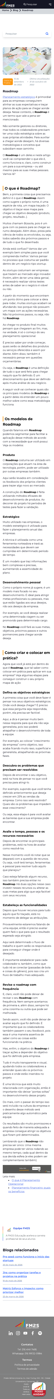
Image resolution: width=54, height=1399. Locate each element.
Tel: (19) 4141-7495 (27, 1349)
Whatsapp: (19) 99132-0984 (27, 1353)
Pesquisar (31, 4)
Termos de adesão (27, 1369)
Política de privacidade (27, 1364)
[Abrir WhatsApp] (7, 1392)
